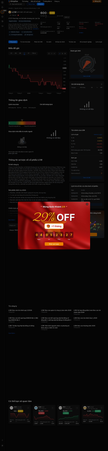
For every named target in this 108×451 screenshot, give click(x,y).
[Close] (87, 204)
